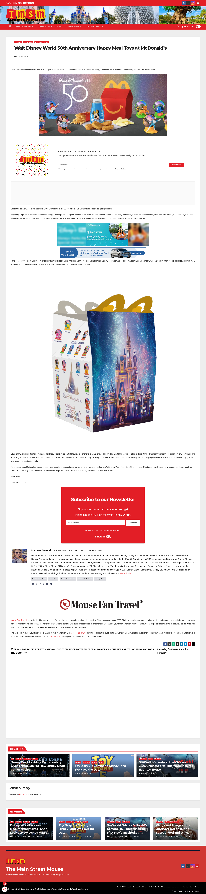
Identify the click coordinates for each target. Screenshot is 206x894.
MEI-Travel (55, 636)
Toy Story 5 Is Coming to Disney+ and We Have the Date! (77, 828)
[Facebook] (32, 584)
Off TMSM (157, 758)
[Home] (10, 27)
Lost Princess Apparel (191, 891)
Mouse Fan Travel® (19, 620)
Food (150, 758)
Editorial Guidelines (140, 887)
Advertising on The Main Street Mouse (186, 887)
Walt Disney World (41, 42)
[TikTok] (43, 584)
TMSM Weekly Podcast (50, 26)
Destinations (24, 26)
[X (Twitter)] (36, 584)
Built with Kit (103, 536)
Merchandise (28, 42)
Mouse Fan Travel (78, 633)
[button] (178, 26)
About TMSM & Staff (124, 887)
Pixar (101, 762)
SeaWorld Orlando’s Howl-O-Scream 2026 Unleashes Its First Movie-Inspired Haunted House (166, 765)
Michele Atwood (183, 836)
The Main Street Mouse (34, 869)
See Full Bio (125, 573)
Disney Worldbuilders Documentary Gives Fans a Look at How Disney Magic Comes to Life (38, 765)
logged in (23, 794)
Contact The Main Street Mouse (160, 887)
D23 (12, 758)
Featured (18, 42)
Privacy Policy (177, 891)
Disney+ (18, 758)
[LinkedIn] (50, 584)
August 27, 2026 (20, 773)
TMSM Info (73, 26)
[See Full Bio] (132, 573)
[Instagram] (40, 584)
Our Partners (93, 26)
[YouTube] (47, 584)
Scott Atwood (36, 836)
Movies (35, 758)
